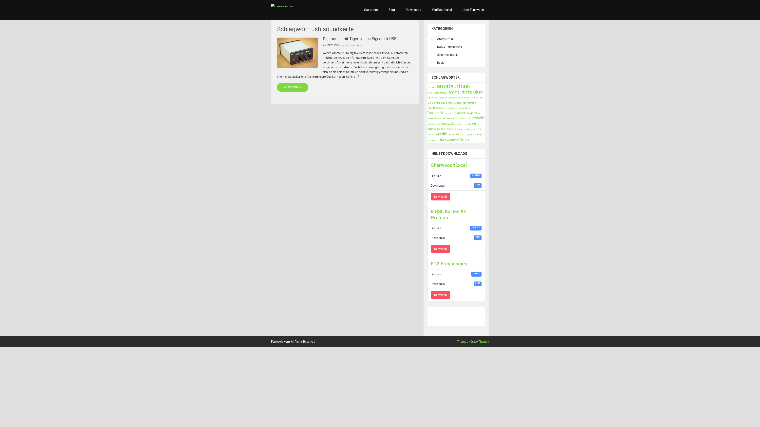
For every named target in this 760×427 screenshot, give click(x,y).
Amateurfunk (445, 39)
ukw (442, 139)
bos (473, 97)
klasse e (464, 118)
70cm (433, 87)
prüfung (451, 129)
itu (429, 118)
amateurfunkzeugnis (437, 97)
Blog (392, 10)
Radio (440, 62)
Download (440, 196)
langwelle (448, 124)
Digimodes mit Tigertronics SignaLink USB (360, 38)
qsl (479, 129)
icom (480, 113)
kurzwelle (477, 118)
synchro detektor (475, 134)
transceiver (433, 140)
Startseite (371, 10)
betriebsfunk (464, 97)
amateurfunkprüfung (466, 92)
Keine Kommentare (349, 45)
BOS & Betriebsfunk (449, 46)
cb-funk (479, 97)
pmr (430, 129)
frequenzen (451, 108)
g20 (456, 113)
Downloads (413, 10)
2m (429, 87)
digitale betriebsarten (456, 103)
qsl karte (433, 134)
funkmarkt (448, 113)
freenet (441, 108)
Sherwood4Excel (449, 165)
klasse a (455, 118)
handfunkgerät (467, 113)
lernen (459, 124)
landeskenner (434, 124)
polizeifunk (439, 129)
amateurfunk (453, 86)
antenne (452, 97)
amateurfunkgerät (438, 92)
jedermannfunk (440, 118)
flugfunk (433, 108)
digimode (439, 102)
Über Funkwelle (473, 10)
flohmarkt (471, 103)
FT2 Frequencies (449, 263)
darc (430, 102)
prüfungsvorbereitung (467, 129)
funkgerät (435, 113)
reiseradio (454, 134)
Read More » (292, 87)
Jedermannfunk (447, 54)
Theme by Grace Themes (473, 341)
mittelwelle (471, 124)
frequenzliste (464, 108)
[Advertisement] (500, 316)
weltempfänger (458, 140)
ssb (464, 134)
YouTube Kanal (442, 10)
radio (442, 134)
